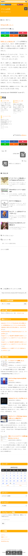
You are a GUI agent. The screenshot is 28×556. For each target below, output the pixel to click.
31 (14, 483)
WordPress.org (5, 541)
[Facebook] (14, 33)
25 (17, 481)
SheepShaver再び (5, 331)
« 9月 (8, 485)
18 (17, 478)
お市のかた (24, 135)
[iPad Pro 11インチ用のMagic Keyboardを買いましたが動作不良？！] (4, 418)
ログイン (3, 535)
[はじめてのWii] (7, 106)
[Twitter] (5, 33)
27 (25, 481)
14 (3, 478)
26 (21, 481)
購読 (3, 523)
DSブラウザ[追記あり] (15, 201)
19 (21, 478)
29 (6, 483)
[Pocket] (23, 33)
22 (6, 481)
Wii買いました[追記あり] (7, 41)
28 (3, 483)
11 (17, 475)
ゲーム (8, 20)
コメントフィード (5, 539)
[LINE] (5, 35)
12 (21, 475)
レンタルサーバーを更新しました (16, 360)
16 (10, 478)
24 (14, 481)
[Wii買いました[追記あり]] (19, 107)
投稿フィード (4, 537)
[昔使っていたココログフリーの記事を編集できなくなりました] (4, 438)
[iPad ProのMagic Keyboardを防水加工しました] (4, 381)
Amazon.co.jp (20, 313)
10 (14, 475)
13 (25, 475)
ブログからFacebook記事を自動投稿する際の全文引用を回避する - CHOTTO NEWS (13, 327)
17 (14, 478)
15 (6, 478)
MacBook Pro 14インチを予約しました (17, 398)
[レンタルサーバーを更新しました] (4, 363)
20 (25, 478)
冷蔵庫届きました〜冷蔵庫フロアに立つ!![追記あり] (13, 348)
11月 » (20, 485)
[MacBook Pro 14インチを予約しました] (4, 401)
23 (10, 481)
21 (3, 481)
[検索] (26, 1)
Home (3, 20)
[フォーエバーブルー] (7, 122)
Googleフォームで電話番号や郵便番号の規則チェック (14, 335)
